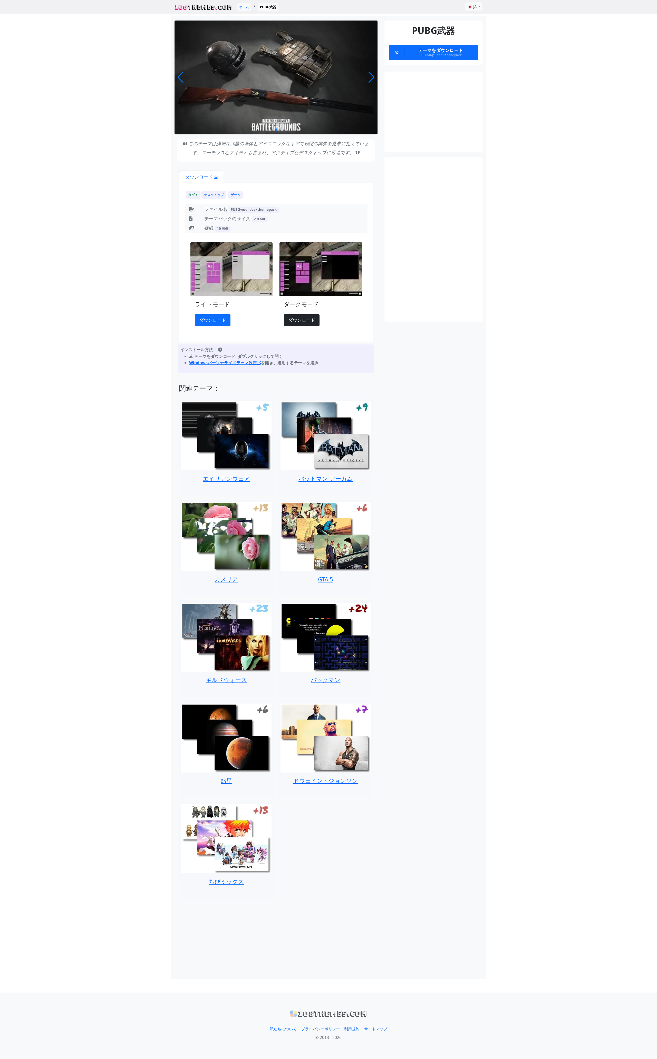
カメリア (226, 579)
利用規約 (352, 1029)
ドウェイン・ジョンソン (325, 780)
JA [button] (475, 6)
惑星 (226, 780)
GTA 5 (325, 579)
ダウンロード (212, 320)
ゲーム (244, 7)
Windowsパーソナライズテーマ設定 (223, 362)
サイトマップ (375, 1029)
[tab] (201, 177)
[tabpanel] (276, 279)
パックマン (325, 680)
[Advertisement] (276, 938)
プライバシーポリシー (320, 1029)
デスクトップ (214, 194)
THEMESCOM (203, 7)
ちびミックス (226, 881)
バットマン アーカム (325, 478)
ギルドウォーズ (226, 680)
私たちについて (283, 1029)
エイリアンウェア (226, 478)
